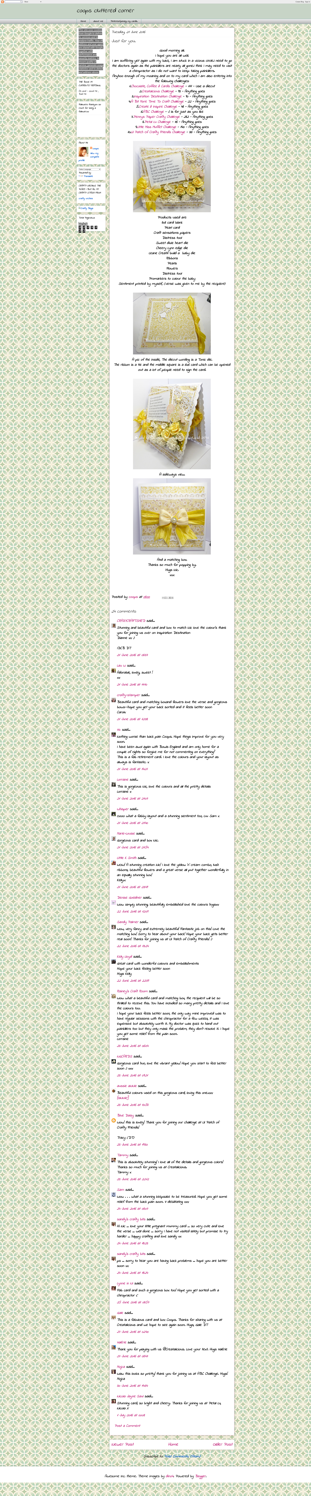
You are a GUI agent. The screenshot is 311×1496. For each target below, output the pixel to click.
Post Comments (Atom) (182, 1456)
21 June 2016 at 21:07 (132, 798)
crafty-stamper (128, 695)
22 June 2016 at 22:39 (133, 980)
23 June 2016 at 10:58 (132, 1105)
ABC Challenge (153, 111)
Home (83, 21)
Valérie (121, 1342)
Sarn (120, 1190)
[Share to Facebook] (170, 598)
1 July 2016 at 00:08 (131, 1415)
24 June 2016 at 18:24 (132, 1273)
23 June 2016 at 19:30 (132, 1144)
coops (96, 148)
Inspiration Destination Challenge (157, 96)
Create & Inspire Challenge (158, 106)
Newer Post (122, 1444)
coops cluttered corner (105, 10)
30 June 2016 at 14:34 (132, 1386)
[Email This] (163, 598)
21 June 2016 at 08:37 (132, 655)
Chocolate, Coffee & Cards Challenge (157, 86)
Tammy (122, 1155)
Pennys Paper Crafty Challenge (157, 117)
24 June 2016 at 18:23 (132, 1243)
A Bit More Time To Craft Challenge (157, 101)
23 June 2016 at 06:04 (132, 1046)
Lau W (121, 665)
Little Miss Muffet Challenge (156, 127)
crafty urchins (86, 198)
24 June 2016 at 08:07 (132, 1209)
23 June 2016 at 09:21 (132, 1075)
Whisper (122, 809)
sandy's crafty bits (131, 1219)
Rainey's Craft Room (132, 991)
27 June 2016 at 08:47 (132, 1356)
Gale (120, 1313)
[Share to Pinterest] (172, 598)
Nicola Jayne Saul (130, 1396)
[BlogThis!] (165, 598)
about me (98, 21)
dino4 (169, 1476)
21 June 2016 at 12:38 (132, 719)
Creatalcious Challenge (158, 91)
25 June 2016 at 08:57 (133, 1302)
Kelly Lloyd (124, 956)
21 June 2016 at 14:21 (132, 769)
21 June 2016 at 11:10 (132, 684)
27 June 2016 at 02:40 (132, 1332)
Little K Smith (126, 858)
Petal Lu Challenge (158, 122)
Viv (119, 730)
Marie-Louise (126, 833)
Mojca (121, 1367)
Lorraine (122, 779)
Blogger (200, 1476)
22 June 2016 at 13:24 (132, 946)
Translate (88, 176)
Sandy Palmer (127, 922)
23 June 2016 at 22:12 (133, 1179)
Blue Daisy (125, 1115)
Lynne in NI (125, 1283)
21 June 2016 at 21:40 (132, 823)
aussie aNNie (127, 1086)
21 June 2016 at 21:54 (132, 847)
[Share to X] (168, 598)
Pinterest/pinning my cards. (124, 21)
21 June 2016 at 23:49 (132, 887)
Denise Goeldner (129, 897)
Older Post (222, 1444)
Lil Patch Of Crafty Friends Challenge (158, 132)
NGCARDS (124, 1056)
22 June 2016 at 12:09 (132, 911)
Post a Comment (127, 1426)
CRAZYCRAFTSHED (131, 621)
